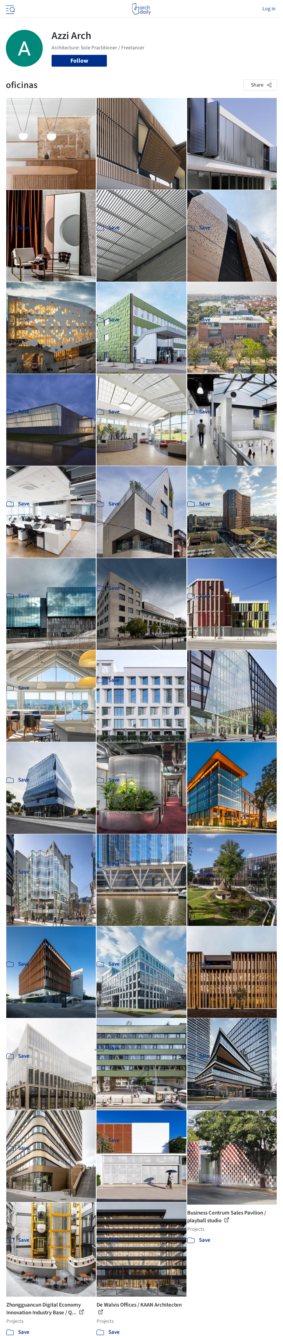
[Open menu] (9, 9)
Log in (269, 8)
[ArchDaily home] (141, 9)
